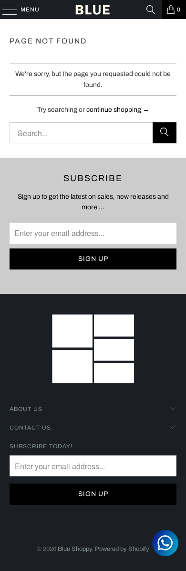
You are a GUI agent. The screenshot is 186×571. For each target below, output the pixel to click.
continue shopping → (117, 109)
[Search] (151, 9)
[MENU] (5, 9)
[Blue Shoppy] (93, 9)
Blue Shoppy (75, 549)
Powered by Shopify (122, 549)
